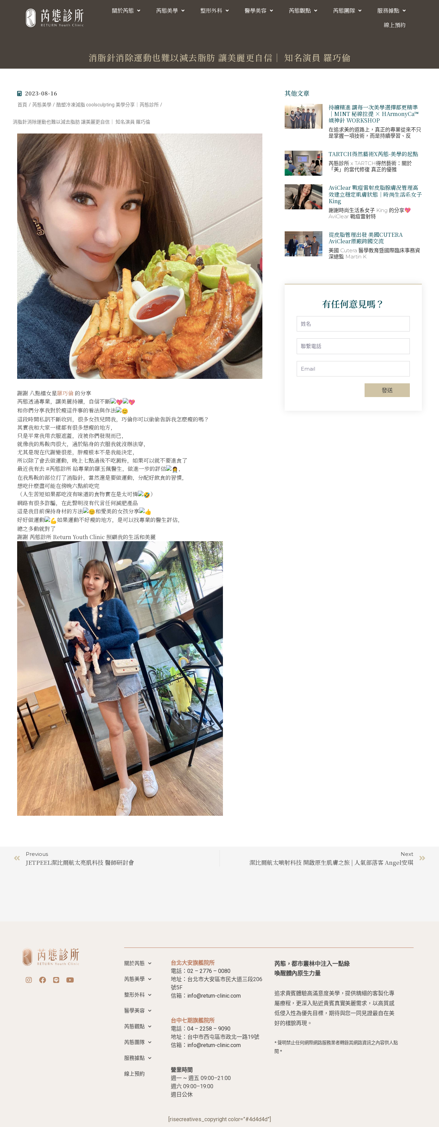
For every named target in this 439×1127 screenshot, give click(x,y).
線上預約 (395, 25)
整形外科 (211, 10)
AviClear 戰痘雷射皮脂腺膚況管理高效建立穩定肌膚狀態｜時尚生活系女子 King (375, 194)
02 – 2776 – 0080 (208, 971)
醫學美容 (255, 10)
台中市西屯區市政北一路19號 (223, 1037)
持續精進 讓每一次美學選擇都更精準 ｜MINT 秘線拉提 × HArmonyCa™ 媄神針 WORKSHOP (374, 113)
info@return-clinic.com (214, 995)
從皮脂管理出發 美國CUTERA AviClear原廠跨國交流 (366, 238)
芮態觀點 (300, 10)
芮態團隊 (344, 10)
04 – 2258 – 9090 (208, 1028)
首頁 (22, 104)
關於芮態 (123, 10)
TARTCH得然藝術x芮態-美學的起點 (373, 154)
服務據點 (388, 10)
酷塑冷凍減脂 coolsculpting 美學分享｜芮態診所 (107, 104)
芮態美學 (167, 10)
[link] (65, 393)
